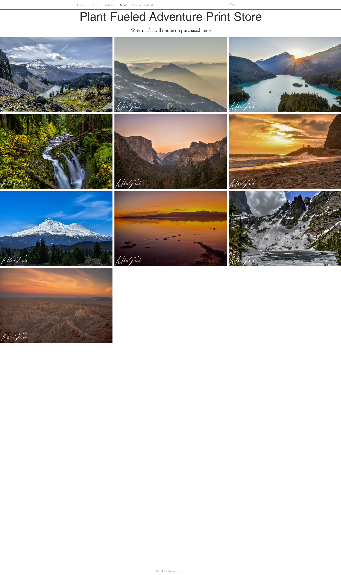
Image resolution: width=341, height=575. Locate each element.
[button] (234, 4)
